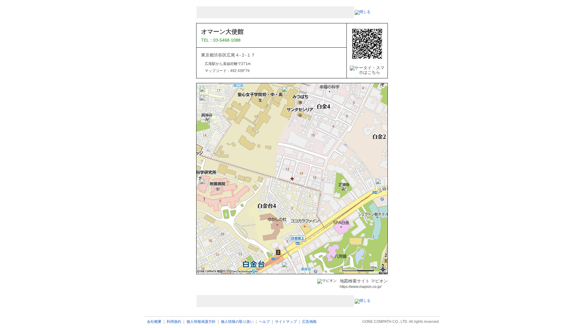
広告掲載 (309, 322)
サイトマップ (286, 322)
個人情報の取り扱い (237, 322)
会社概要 (154, 322)
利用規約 (174, 322)
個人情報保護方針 (201, 322)
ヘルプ (264, 322)
